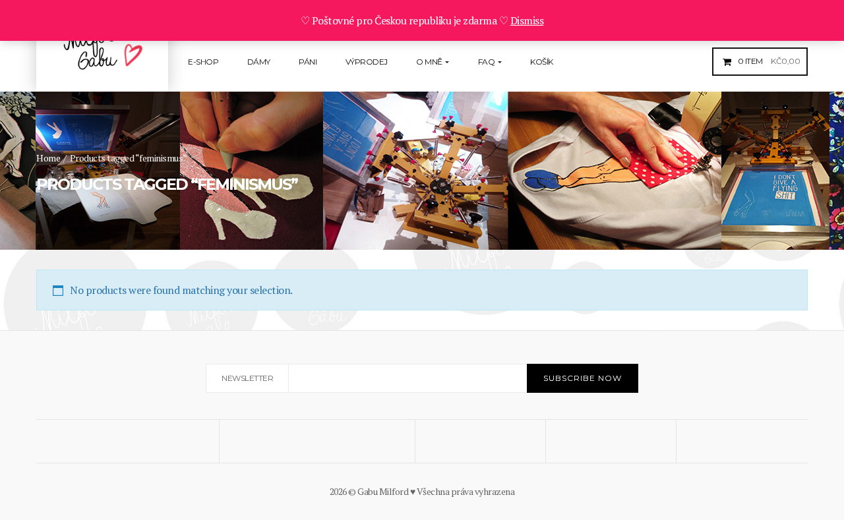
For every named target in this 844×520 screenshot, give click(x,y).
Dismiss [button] (527, 20)
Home (48, 158)
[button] (767, 61)
